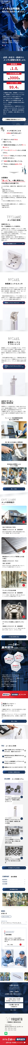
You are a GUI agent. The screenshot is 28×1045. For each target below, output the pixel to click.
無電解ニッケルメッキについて (12, 302)
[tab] (2, 45)
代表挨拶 (13, 882)
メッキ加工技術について (10, 243)
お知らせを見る (6, 916)
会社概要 (13, 884)
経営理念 (13, 879)
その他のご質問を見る (16, 772)
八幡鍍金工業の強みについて (13, 119)
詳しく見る (17, 489)
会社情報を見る (17, 889)
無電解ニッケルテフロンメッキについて (13, 366)
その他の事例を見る (17, 637)
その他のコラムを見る (16, 868)
